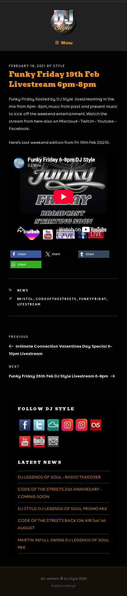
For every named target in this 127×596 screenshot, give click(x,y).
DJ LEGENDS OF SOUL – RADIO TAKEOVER (59, 477)
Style (59, 66)
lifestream (29, 304)
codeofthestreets (56, 299)
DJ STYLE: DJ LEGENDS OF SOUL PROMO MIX (62, 508)
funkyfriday (93, 299)
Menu (66, 42)
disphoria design (63, 586)
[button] (25, 254)
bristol (25, 299)
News (23, 290)
